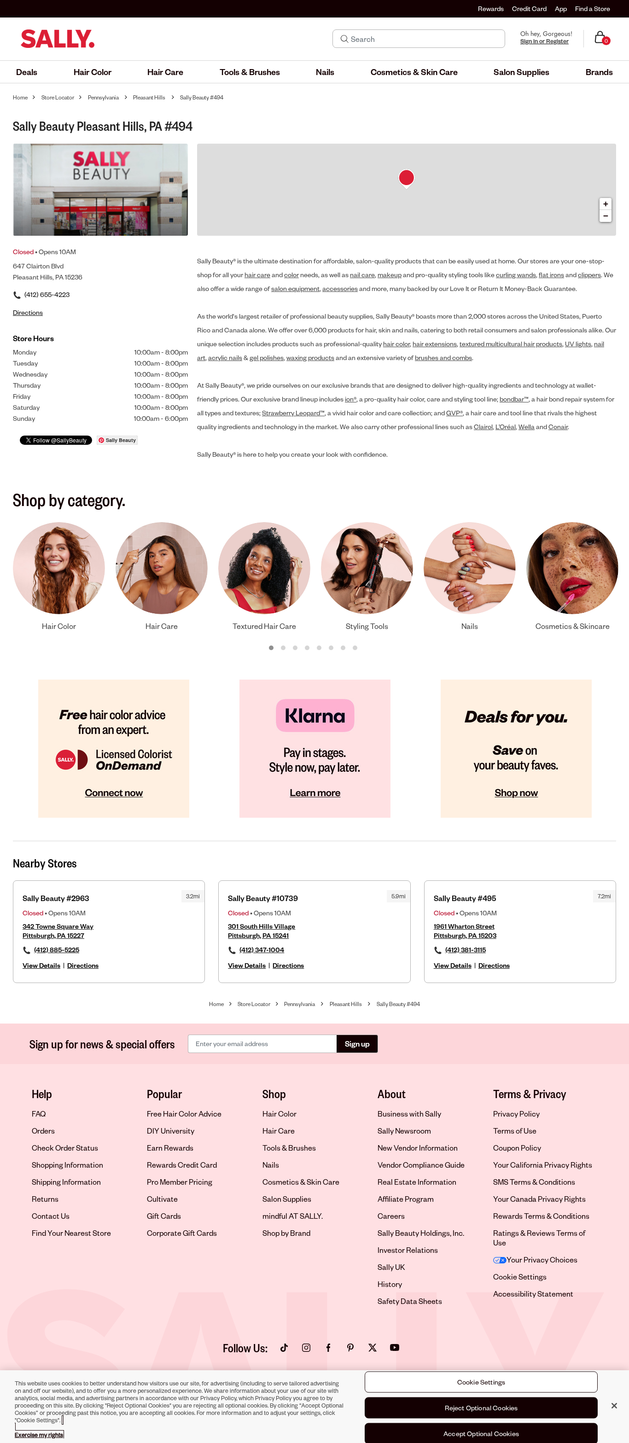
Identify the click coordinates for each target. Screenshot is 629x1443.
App (561, 8)
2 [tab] (283, 648)
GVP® (454, 412)
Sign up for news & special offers (102, 1044)
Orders (43, 1130)
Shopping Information (67, 1165)
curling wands (516, 274)
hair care (257, 274)
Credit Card (529, 8)
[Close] (614, 1406)
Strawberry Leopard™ (293, 412)
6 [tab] (331, 648)
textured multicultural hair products (511, 343)
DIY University (170, 1130)
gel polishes (267, 357)
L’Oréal (505, 426)
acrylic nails (225, 357)
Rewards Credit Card (182, 1165)
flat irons (551, 274)
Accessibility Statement (533, 1293)
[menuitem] (27, 72)
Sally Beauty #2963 (56, 898)
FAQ (39, 1113)
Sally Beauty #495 (465, 898)
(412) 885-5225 (56, 949)
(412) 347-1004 (261, 949)
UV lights (578, 343)
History (390, 1284)
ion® (350, 399)
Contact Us (51, 1216)
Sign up (357, 1043)
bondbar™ (514, 399)
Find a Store (592, 8)
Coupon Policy (517, 1147)
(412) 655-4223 (47, 294)
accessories (340, 288)
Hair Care (278, 1130)
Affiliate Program (406, 1199)
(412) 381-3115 (465, 949)
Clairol (483, 426)
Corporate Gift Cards (182, 1233)
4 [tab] (307, 648)
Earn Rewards (170, 1147)
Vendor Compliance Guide (421, 1165)
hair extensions (435, 343)
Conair (558, 426)
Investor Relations (408, 1250)
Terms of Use (514, 1130)
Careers (391, 1216)
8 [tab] (355, 648)
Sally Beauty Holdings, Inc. (421, 1233)
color (291, 274)
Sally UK (391, 1267)
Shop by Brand (286, 1233)
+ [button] (605, 204)
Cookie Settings (520, 1276)
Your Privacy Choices (542, 1259)
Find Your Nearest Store (71, 1233)
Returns (45, 1199)
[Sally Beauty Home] (57, 38)
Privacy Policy (516, 1113)
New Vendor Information (418, 1147)
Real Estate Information (417, 1182)
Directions (83, 965)
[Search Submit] (344, 38)
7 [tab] (343, 648)
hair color (396, 343)
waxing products (310, 357)
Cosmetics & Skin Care (300, 1182)
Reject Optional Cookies (481, 1407)
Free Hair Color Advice (184, 1113)
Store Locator (57, 97)
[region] (314, 1406)
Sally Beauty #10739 (263, 898)
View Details (41, 965)
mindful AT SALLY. (292, 1216)
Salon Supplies (286, 1199)
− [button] (605, 216)
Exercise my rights (39, 1434)
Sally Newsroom (404, 1130)
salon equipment (295, 288)
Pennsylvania (103, 97)
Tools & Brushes (289, 1147)
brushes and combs (443, 357)
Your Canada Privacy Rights (539, 1199)
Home (20, 97)
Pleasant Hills (149, 97)
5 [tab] (319, 648)
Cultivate (162, 1199)
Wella (526, 426)
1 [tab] (271, 648)
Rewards (491, 8)
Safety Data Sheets (410, 1301)
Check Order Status (65, 1147)
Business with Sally (409, 1113)
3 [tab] (295, 648)
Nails (270, 1165)
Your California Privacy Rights (542, 1165)
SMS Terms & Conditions (534, 1182)
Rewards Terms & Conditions (541, 1216)
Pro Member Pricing (179, 1182)
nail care (362, 274)
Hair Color (279, 1113)
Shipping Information (66, 1182)
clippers (589, 274)
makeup (390, 274)
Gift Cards (164, 1216)
